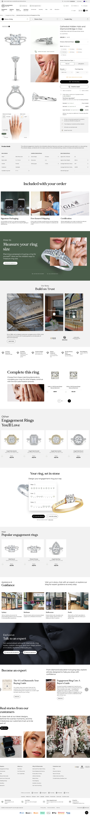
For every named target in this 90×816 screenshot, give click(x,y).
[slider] (4, 136)
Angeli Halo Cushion (56, 451)
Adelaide (42, 796)
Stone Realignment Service (38, 771)
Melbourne (28, 796)
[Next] (69, 400)
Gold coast (58, 796)
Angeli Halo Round (78, 451)
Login (74, 10)
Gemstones (33, 9)
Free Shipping (35, 780)
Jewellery (41, 9)
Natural (67, 63)
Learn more (11, 341)
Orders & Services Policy (58, 776)
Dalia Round (11, 559)
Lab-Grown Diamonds (5, 778)
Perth (38, 796)
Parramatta (52, 796)
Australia (23, 796)
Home (1, 15)
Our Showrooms (21, 771)
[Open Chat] (86, 812)
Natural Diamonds (4, 776)
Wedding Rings (3, 780)
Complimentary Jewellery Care (60, 778)
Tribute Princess (34, 559)
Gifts (51, 9)
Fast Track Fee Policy (37, 785)
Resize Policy (35, 778)
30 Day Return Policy (37, 773)
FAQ (54, 768)
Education (57, 9)
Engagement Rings (10, 15)
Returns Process (56, 773)
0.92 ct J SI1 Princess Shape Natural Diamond (73, 387)
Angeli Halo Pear (56, 559)
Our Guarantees (20, 773)
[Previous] (59, 401)
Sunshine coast (65, 796)
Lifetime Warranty (36, 776)
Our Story (19, 768)
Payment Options (57, 771)
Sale (1, 773)
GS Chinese (79, 1)
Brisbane (34, 796)
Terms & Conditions (51, 807)
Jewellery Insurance (36, 783)
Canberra (47, 796)
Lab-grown (81, 63)
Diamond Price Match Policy (38, 768)
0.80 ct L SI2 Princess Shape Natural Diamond (55, 387)
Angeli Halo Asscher (12, 451)
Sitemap (58, 807)
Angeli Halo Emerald (34, 451)
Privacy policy (43, 807)
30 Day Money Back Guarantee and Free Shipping (15, 1)
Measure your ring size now (10, 263)
